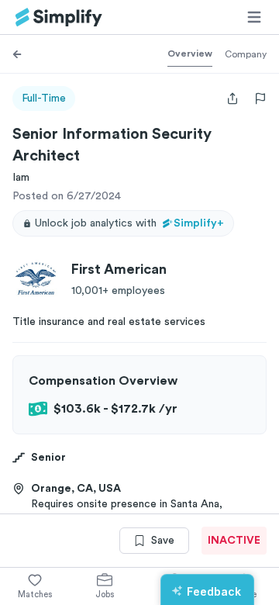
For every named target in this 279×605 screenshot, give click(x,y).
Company (246, 54)
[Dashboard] (58, 17)
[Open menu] (254, 17)
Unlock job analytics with (129, 223)
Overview (189, 53)
